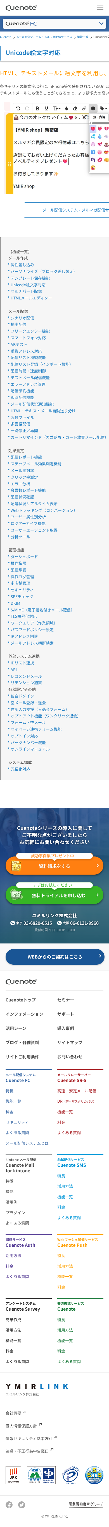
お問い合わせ (69, 1056)
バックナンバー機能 (28, 742)
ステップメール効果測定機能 (36, 463)
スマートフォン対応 (28, 337)
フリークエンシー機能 (30, 331)
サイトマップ (69, 1042)
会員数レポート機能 (28, 490)
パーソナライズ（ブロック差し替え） (44, 271)
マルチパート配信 (26, 291)
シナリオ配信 (22, 318)
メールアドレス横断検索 (32, 643)
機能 (9, 1191)
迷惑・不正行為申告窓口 (27, 1451)
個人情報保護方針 (21, 1425)
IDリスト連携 (22, 663)
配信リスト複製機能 (28, 357)
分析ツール (20, 536)
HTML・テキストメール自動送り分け (43, 410)
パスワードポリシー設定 (32, 629)
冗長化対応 (20, 769)
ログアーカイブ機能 (28, 523)
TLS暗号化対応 (24, 616)
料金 (9, 1111)
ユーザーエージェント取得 (34, 530)
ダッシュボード (24, 556)
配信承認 (18, 570)
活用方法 (65, 1186)
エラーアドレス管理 (28, 384)
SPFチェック (22, 596)
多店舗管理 (20, 583)
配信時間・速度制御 (28, 371)
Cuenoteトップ (21, 1000)
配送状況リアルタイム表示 (34, 503)
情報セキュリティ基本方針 (29, 1438)
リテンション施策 (26, 682)
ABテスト (19, 344)
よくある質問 (17, 1132)
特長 (9, 1090)
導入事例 (65, 1028)
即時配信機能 (22, 397)
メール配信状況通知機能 (32, 404)
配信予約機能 (22, 390)
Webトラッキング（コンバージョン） (44, 510)
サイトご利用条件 (22, 1056)
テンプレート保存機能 (30, 278)
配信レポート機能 (26, 457)
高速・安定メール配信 (76, 1090)
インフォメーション (24, 1014)
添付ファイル (22, 417)
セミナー (65, 1000)
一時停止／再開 (24, 430)
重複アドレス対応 (26, 351)
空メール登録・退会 (28, 702)
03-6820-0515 (37, 922)
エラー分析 (20, 484)
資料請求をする (54, 862)
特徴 (9, 1181)
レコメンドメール (26, 676)
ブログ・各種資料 (22, 1042)
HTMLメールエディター (31, 298)
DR (76, 1101)
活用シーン (16, 1028)
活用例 (11, 1202)
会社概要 (13, 1413)
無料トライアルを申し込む (59, 892)
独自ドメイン (22, 696)
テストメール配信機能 (30, 377)
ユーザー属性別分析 (28, 516)
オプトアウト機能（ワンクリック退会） (46, 715)
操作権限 (18, 563)
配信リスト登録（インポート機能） (42, 364)
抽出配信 (18, 324)
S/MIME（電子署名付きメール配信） (43, 610)
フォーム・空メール (28, 722)
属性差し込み (22, 264)
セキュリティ (22, 589)
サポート (65, 1014)
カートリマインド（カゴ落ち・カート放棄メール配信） (59, 437)
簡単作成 (13, 1319)
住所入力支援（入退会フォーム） (40, 709)
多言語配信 (20, 424)
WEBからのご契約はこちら (55, 956)
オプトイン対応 (24, 736)
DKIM (15, 603)
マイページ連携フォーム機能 (36, 729)
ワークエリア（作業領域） (34, 623)
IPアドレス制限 (24, 636)
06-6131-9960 (84, 922)
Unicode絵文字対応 (28, 284)
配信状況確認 (22, 497)
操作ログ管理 (22, 576)
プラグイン (15, 1212)
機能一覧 (13, 1101)
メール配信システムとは (27, 1143)
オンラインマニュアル (30, 749)
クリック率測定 (24, 477)
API (14, 669)
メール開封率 (22, 470)
